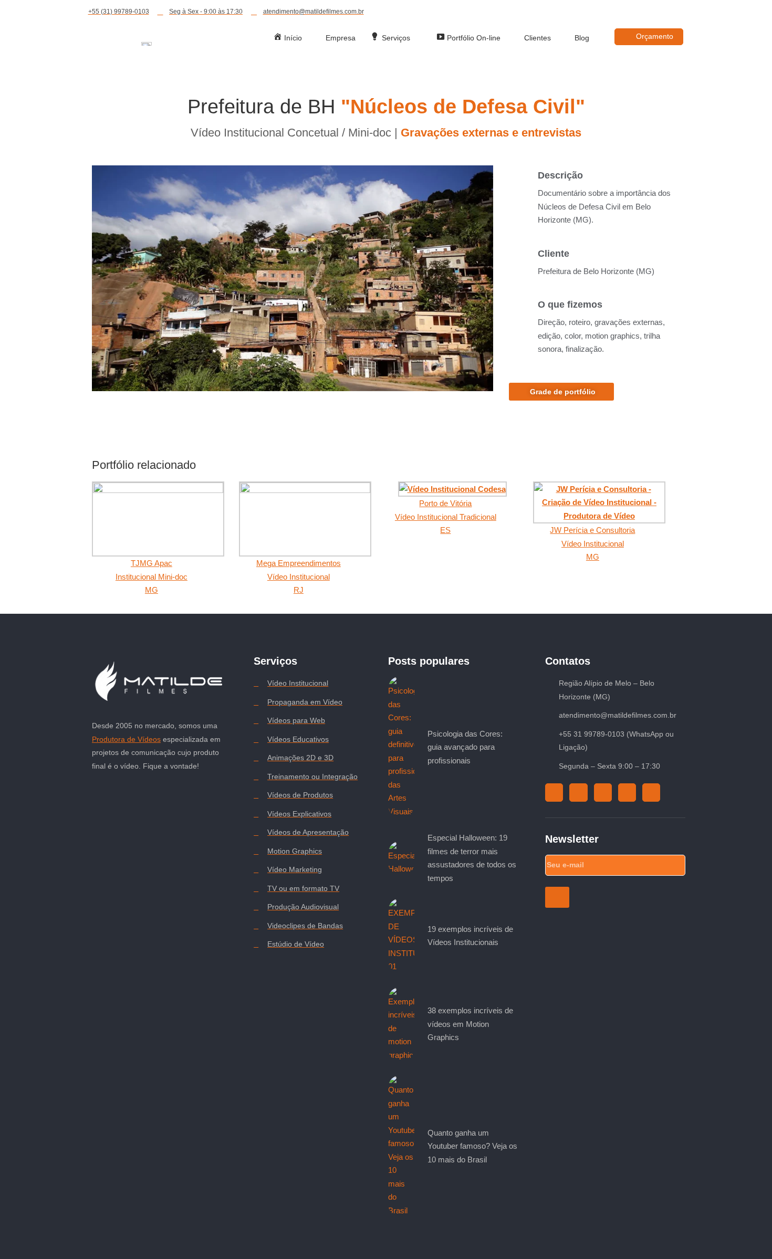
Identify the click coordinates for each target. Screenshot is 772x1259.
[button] (292, 278)
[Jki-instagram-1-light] (578, 792)
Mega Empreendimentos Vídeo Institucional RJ (298, 576)
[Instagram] (616, 12)
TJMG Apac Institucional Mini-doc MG (151, 576)
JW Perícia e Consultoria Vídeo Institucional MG (592, 543)
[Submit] (557, 897)
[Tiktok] (635, 12)
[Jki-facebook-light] (691, 12)
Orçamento (654, 36)
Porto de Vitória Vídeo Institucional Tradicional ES (445, 516)
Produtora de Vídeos (126, 739)
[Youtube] (654, 12)
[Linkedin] (673, 12)
